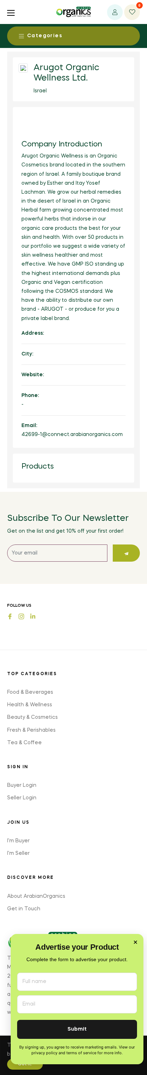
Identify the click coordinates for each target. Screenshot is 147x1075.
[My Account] (115, 12)
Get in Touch (23, 908)
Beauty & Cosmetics (32, 717)
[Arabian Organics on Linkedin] (33, 615)
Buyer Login (21, 785)
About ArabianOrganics (36, 896)
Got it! (25, 1064)
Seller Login (21, 797)
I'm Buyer (18, 840)
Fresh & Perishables (31, 730)
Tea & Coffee (24, 742)
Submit (77, 1029)
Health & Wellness (29, 704)
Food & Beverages (30, 692)
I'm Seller (18, 853)
